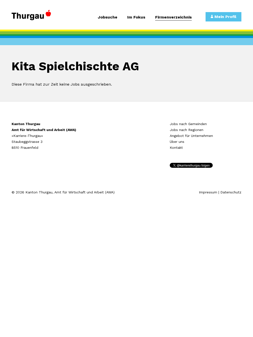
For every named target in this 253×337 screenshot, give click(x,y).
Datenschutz (230, 192)
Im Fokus (136, 17)
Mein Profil (224, 16)
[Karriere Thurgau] (37, 17)
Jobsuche (107, 17)
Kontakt (176, 148)
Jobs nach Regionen (186, 130)
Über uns (177, 142)
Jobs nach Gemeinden (188, 124)
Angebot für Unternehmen (191, 136)
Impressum (208, 192)
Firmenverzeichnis (173, 17)
